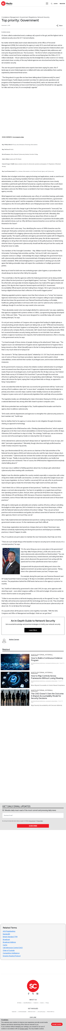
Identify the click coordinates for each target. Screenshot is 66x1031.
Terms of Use (32, 821)
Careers (42, 1002)
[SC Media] (6, 3)
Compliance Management (10, 17)
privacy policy (24, 1029)
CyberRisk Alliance (27, 1002)
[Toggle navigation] (47, 3)
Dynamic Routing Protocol (11, 956)
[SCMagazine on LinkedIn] (37, 994)
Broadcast (6, 939)
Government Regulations (28, 17)
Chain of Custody (9, 950)
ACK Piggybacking (9, 931)
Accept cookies (56, 1024)
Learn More (33, 630)
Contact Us (36, 1002)
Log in (55, 3)
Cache (5, 945)
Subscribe (33, 826)
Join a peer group (41, 1011)
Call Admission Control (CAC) (13, 948)
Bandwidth (6, 934)
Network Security (43, 17)
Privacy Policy (40, 821)
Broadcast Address (9, 942)
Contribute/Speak (22, 1011)
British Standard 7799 (10, 937)
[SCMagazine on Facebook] (29, 994)
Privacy (47, 1002)
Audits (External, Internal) (42, 655)
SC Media (19, 1002)
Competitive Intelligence (11, 953)
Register (62, 3)
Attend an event (31, 1011)
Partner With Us (50, 1011)
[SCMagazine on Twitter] (33, 994)
